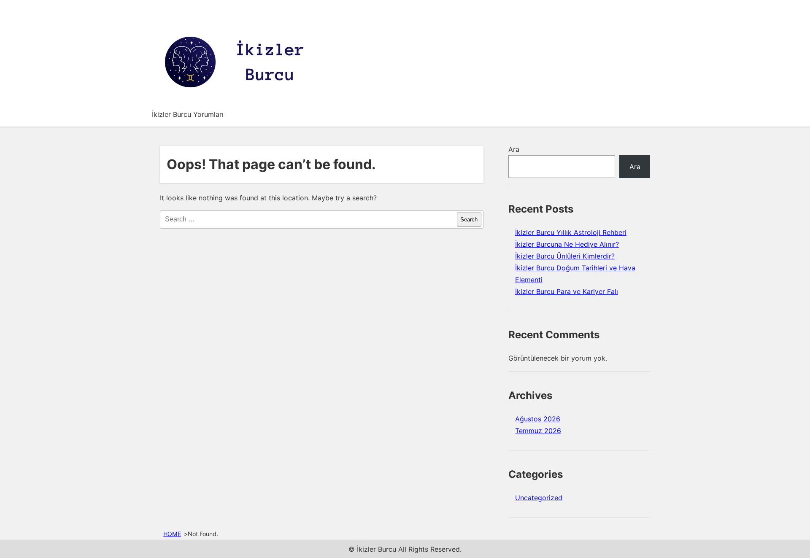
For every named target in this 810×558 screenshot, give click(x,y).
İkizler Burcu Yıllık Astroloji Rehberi (570, 232)
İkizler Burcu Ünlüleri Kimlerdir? (565, 256)
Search (469, 219)
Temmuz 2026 (538, 430)
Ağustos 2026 (537, 419)
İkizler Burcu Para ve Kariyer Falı (566, 291)
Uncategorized (538, 497)
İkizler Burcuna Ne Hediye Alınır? (567, 244)
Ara (513, 149)
